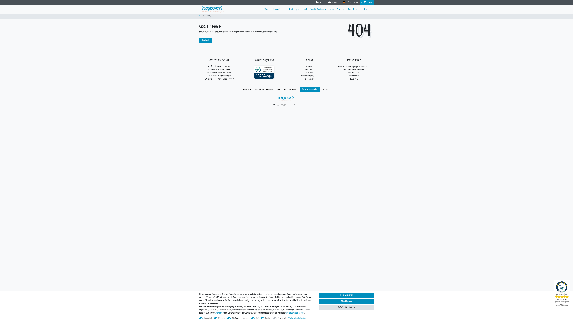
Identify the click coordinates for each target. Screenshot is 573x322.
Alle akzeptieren (346, 295)
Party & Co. (352, 9)
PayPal (268, 318)
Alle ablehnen (346, 301)
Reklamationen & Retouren (353, 70)
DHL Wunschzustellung (240, 318)
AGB (278, 89)
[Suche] (350, 2)
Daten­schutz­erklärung (264, 89)
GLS (257, 318)
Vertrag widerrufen (310, 89)
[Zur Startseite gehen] (200, 16)
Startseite (206, 40)
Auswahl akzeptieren (346, 307)
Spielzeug (293, 9)
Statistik (221, 318)
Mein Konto (309, 70)
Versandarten (353, 76)
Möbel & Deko (336, 9)
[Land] (343, 2)
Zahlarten (354, 79)
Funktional (282, 318)
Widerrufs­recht (290, 89)
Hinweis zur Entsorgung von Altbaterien (353, 66)
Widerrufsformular (308, 76)
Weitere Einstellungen (297, 318)
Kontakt (309, 66)
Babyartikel (277, 9)
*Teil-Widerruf (353, 73)
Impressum (247, 89)
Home (266, 9)
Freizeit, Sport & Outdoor (314, 9)
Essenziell (208, 318)
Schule (366, 9)
